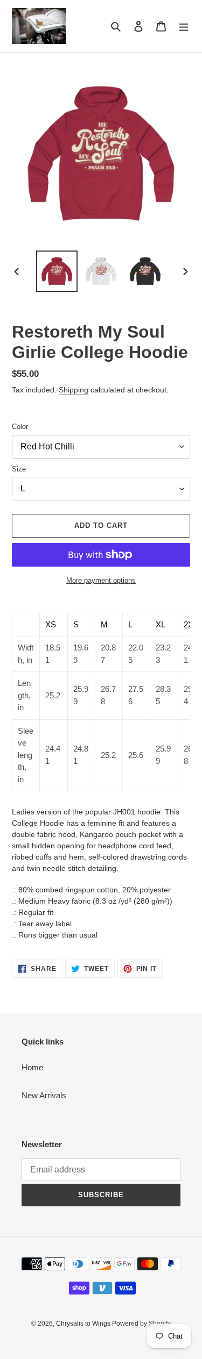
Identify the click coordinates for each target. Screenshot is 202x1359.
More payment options (101, 580)
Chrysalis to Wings (84, 1323)
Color (20, 427)
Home (32, 1067)
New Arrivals (44, 1095)
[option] (57, 271)
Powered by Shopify (141, 1323)
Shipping (73, 389)
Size (19, 469)
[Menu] (183, 26)
